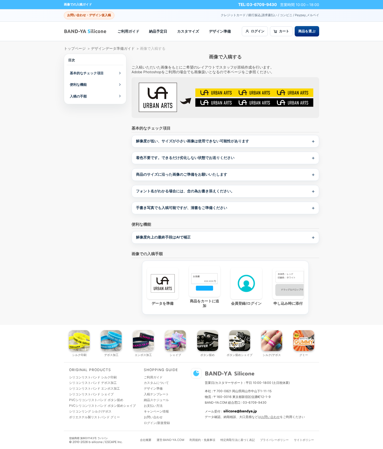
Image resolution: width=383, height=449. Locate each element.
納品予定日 (158, 31)
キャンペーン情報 (156, 411)
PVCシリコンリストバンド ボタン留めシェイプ (102, 406)
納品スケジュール (156, 400)
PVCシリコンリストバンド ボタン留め (96, 400)
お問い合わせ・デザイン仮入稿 (89, 15)
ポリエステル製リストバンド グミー (94, 417)
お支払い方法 (153, 406)
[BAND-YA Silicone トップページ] (85, 31)
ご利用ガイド (128, 31)
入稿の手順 (78, 96)
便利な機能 (78, 84)
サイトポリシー (304, 440)
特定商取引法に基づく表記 (237, 440)
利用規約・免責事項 (202, 440)
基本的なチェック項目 (87, 73)
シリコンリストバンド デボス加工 (93, 383)
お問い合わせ (153, 417)
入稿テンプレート (156, 394)
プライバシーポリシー (274, 440)
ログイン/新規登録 (157, 423)
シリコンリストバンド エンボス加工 (94, 388)
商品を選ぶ (307, 31)
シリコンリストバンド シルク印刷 (93, 377)
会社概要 (145, 440)
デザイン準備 (220, 31)
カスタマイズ (188, 31)
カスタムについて (156, 383)
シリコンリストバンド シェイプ (91, 394)
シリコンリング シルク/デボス (90, 411)
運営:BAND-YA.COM (170, 440)
